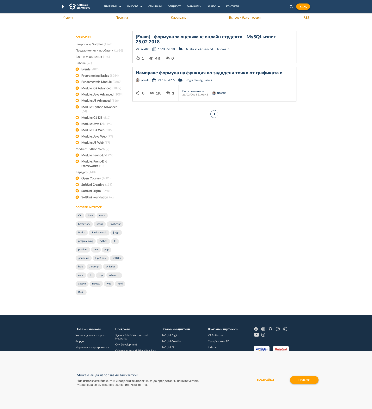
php (106, 249)
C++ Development (126, 344)
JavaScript (115, 224)
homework (84, 224)
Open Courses (95, 178)
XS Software (215, 335)
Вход (303, 6)
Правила (122, 17)
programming (85, 241)
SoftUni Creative (96, 184)
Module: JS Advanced (100, 100)
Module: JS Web (95, 142)
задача (82, 284)
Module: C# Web (96, 130)
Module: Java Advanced (102, 94)
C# (80, 215)
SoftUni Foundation (97, 197)
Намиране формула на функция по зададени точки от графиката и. (210, 73)
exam (102, 215)
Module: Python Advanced (99, 109)
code (81, 275)
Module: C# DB (95, 117)
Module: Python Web (92, 149)
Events (89, 69)
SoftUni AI (168, 347)
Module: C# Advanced (101, 88)
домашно (83, 258)
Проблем (100, 258)
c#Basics (110, 267)
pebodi (144, 80)
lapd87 (145, 49)
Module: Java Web (97, 136)
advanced (114, 275)
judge (116, 232)
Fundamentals (99, 232)
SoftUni (117, 258)
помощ (96, 284)
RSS (306, 17)
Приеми (304, 380)
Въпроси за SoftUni (94, 44)
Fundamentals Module (101, 81)
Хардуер (86, 172)
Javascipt (94, 267)
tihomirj (221, 93)
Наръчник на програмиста (92, 347)
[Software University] (79, 6)
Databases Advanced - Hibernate (207, 49)
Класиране (178, 17)
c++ (96, 249)
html (120, 284)
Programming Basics (100, 75)
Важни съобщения (93, 56)
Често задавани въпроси (91, 335)
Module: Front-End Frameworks (94, 163)
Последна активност (194, 91)
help (80, 267)
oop (101, 275)
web (109, 284)
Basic (81, 292)
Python (103, 241)
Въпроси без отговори (245, 17)
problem (82, 249)
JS (115, 241)
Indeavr (212, 347)
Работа (84, 63)
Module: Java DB (96, 123)
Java (90, 215)
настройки (265, 380)
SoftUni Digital (95, 190)
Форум (68, 17)
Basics (81, 232)
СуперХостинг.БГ (218, 341)
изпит (99, 224)
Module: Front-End (97, 155)
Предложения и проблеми (99, 50)
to (91, 275)
